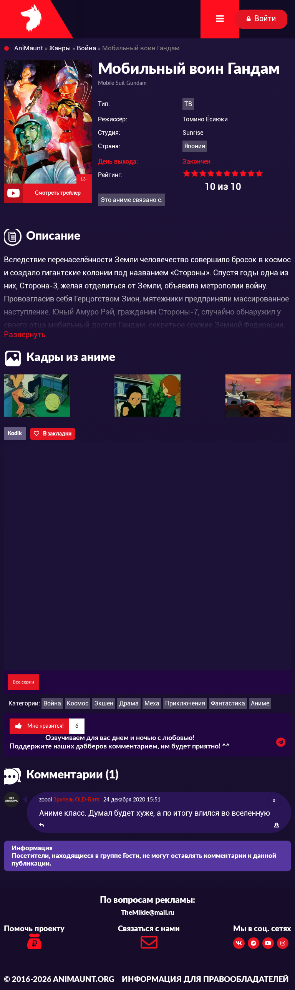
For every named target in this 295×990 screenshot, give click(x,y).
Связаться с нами (149, 929)
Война (52, 703)
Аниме (260, 703)
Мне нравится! (52, 726)
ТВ (188, 104)
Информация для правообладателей (205, 979)
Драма (129, 703)
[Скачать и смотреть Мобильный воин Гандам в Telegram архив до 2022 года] (280, 744)
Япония (194, 146)
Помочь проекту (34, 929)
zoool (45, 800)
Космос (77, 703)
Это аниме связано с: (131, 200)
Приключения (185, 703)
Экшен (103, 703)
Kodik (15, 433)
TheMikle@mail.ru (147, 912)
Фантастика (228, 703)
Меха (151, 703)
